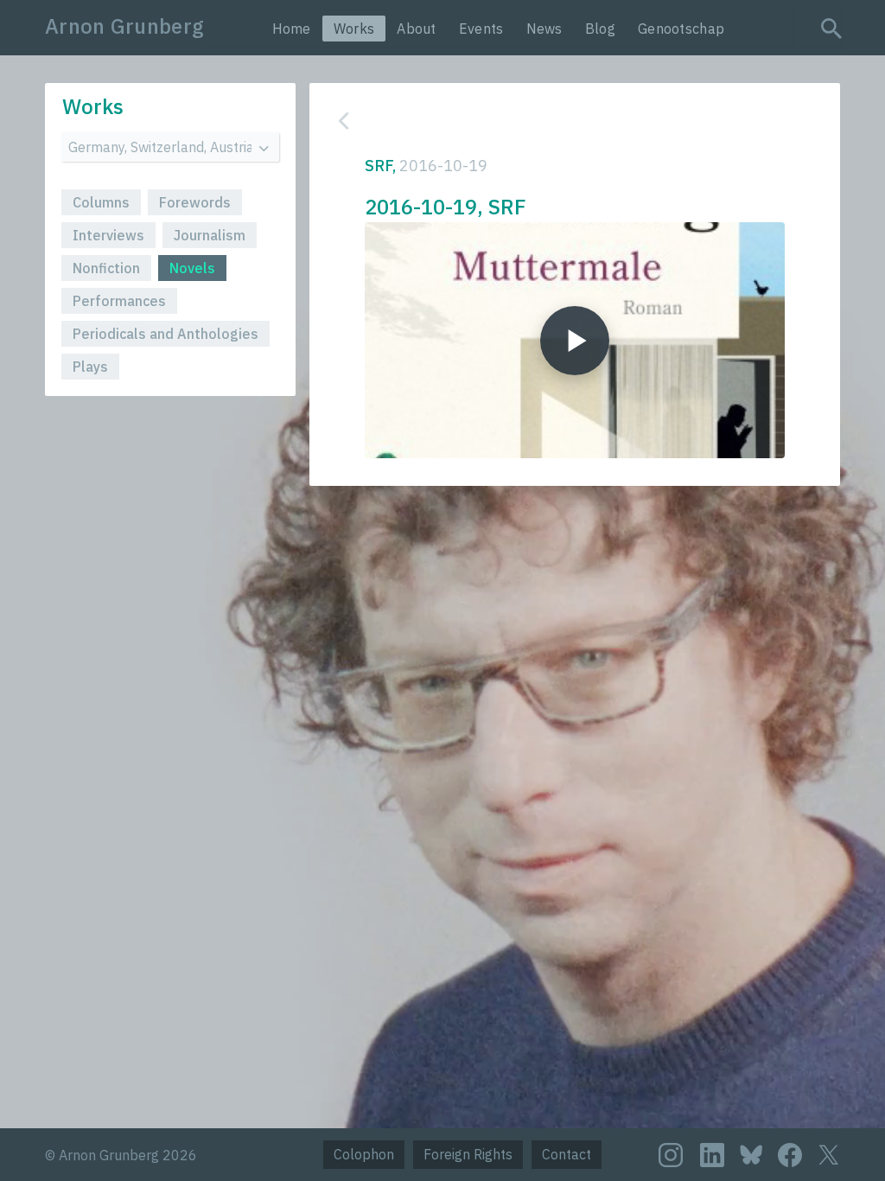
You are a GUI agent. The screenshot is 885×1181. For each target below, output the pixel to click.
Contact (566, 1154)
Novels (192, 268)
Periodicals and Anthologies (165, 333)
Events (481, 28)
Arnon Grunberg (124, 26)
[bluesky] (751, 1154)
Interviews (108, 235)
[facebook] (790, 1155)
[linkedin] (712, 1155)
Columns (101, 202)
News (544, 28)
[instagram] (670, 1155)
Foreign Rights (468, 1154)
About (416, 28)
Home (291, 28)
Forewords (195, 202)
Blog (600, 28)
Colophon (364, 1154)
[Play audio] (575, 340)
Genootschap (681, 28)
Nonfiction (106, 268)
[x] (829, 1154)
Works (354, 28)
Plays (90, 366)
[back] (562, 120)
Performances (119, 301)
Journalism (209, 235)
